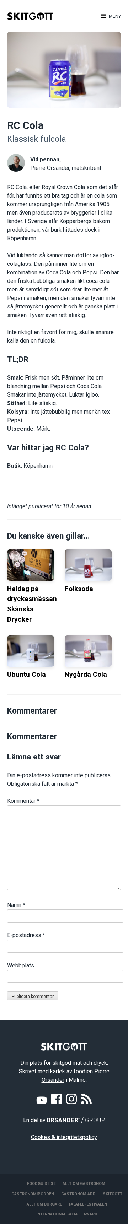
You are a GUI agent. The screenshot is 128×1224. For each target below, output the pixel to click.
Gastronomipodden (32, 1194)
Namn (16, 905)
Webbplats (20, 965)
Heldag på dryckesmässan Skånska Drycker (32, 604)
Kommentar (23, 801)
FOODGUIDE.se (41, 1183)
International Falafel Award (66, 1214)
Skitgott (112, 1194)
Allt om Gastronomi (84, 1183)
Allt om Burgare (44, 1204)
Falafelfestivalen (88, 1204)
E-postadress (26, 935)
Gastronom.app (78, 1194)
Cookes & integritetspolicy (64, 1137)
